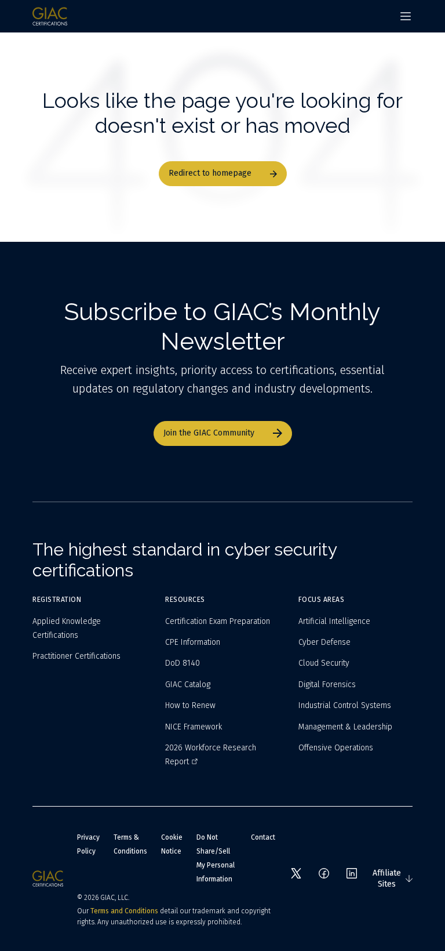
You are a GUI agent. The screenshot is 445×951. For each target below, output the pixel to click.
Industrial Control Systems (344, 705)
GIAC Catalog (187, 684)
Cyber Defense (324, 642)
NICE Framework (193, 727)
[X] (296, 873)
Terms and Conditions (124, 911)
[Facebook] (324, 873)
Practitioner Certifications (76, 656)
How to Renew (190, 705)
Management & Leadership (345, 727)
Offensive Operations (335, 748)
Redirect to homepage (210, 173)
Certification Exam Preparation (217, 621)
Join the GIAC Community (208, 433)
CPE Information (192, 642)
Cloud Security (323, 663)
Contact (263, 837)
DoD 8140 (182, 663)
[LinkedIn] (352, 873)
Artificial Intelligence (334, 621)
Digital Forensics (327, 684)
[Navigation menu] (406, 16)
